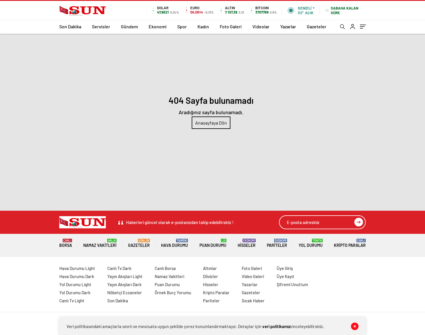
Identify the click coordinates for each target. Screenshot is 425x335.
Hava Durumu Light (77, 268)
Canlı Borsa (165, 268)
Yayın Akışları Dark (124, 284)
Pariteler (277, 243)
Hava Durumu (174, 243)
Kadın (203, 26)
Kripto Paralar (350, 243)
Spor (182, 26)
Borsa (65, 243)
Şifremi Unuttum (292, 284)
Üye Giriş (285, 268)
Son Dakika (70, 26)
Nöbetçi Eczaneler (124, 292)
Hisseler (247, 243)
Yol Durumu (311, 243)
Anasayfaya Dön (211, 122)
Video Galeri (253, 276)
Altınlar (210, 268)
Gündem (129, 26)
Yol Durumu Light (75, 284)
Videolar (260, 26)
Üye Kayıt (285, 276)
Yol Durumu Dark (74, 292)
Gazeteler (316, 26)
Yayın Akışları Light (125, 276)
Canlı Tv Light (71, 300)
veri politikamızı (276, 326)
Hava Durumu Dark (76, 276)
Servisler (101, 26)
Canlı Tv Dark (119, 268)
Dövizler (210, 276)
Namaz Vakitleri (100, 243)
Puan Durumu (212, 243)
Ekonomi (158, 26)
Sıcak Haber (253, 300)
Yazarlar (288, 26)
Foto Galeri (231, 26)
